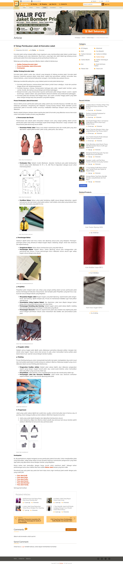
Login (23, 546)
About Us (53, 4)
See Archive (83, 185)
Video (24, 7)
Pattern (38, 7)
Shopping (44, 4)
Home (15, 558)
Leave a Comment (71, 529)
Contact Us (64, 4)
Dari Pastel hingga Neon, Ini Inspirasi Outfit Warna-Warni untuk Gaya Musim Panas (97, 122)
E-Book (31, 7)
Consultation (53, 7)
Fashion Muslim (85, 60)
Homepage (77, 37)
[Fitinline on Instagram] (102, 558)
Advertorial (99, 48)
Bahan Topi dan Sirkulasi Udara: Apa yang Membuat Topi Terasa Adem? (97, 130)
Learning (25, 4)
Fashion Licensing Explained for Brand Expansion (95, 114)
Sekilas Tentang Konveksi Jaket (27, 64)
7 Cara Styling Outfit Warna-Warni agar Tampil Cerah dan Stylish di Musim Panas (96, 169)
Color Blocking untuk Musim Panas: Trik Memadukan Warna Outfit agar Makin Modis (97, 145)
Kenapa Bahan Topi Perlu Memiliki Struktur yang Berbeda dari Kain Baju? (96, 177)
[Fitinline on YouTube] (98, 558)
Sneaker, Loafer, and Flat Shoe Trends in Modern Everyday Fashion (97, 161)
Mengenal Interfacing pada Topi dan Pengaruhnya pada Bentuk (97, 153)
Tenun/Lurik (99, 68)
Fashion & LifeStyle (101, 54)
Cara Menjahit (100, 51)
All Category (84, 48)
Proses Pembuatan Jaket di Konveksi (29, 66)
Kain (82, 64)
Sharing (34, 4)
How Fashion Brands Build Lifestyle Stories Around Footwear (97, 137)
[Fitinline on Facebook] (106, 558)
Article (44, 7)
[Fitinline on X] (109, 558)
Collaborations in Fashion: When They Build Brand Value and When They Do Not (97, 106)
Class (60, 7)
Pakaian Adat (84, 68)
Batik (82, 51)
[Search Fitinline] (102, 4)
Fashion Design (90, 37)
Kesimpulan (21, 68)
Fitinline (61, 563)
